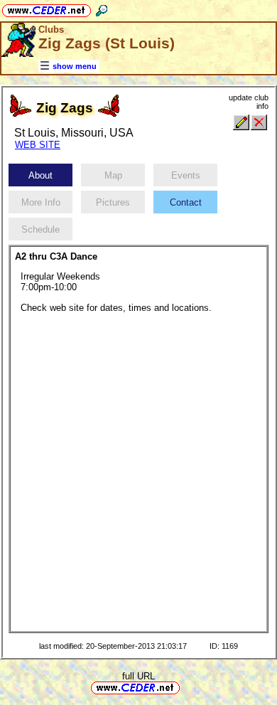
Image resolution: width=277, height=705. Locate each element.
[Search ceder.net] (101, 8)
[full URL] (185, 687)
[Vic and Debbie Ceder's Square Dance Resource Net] (46, 8)
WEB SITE (37, 144)
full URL (138, 676)
